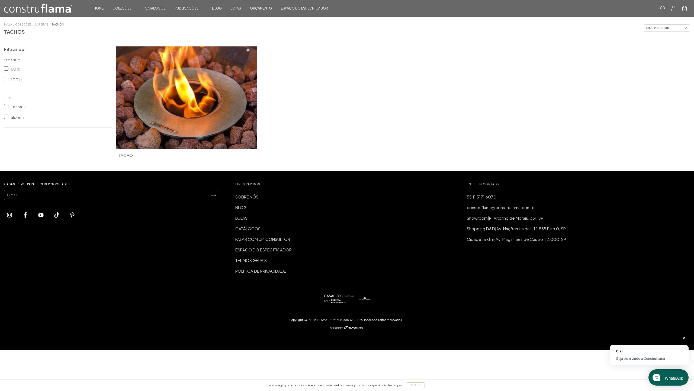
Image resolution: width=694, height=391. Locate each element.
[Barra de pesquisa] (663, 8)
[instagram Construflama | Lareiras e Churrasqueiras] (10, 214)
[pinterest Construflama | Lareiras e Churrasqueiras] (72, 214)
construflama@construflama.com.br (501, 207)
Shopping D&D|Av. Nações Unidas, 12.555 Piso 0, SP (516, 228)
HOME (99, 8)
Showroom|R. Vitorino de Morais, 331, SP (505, 217)
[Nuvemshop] (347, 328)
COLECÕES (23, 24)
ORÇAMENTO (261, 8)
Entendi (416, 385)
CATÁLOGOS (155, 8)
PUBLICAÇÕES (187, 8)
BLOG (217, 8)
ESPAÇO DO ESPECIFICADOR (304, 8)
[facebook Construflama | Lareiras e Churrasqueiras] (25, 214)
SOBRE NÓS (246, 196)
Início (8, 24)
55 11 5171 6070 (481, 196)
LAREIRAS (41, 24)
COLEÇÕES (122, 8)
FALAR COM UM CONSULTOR (262, 239)
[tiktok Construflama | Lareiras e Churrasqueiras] (57, 214)
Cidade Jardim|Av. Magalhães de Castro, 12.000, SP (516, 239)
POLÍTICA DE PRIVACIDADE (260, 270)
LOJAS (236, 8)
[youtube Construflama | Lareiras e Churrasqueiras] (41, 214)
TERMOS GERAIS (251, 260)
